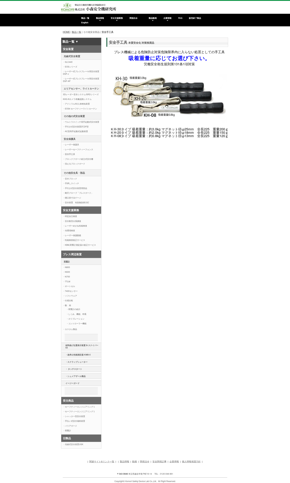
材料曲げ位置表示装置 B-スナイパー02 (81, 346)
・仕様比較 (68, 300)
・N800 (66, 267)
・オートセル (69, 286)
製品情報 (100, 17)
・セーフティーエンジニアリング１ (79, 406)
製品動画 (153, 17)
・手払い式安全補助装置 (74, 420)
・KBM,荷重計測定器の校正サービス (79, 244)
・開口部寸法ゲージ (72, 197)
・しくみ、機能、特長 (76, 313)
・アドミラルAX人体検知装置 (76, 103)
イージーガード (72, 383)
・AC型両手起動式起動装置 (75, 131)
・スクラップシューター (77, 361)
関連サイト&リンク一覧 (101, 461)
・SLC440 (67, 61)
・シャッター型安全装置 (74, 416)
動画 (134, 461)
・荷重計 (67, 430)
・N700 (66, 276)
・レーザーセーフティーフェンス (78, 149)
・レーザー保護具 (71, 144)
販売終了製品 (195, 17)
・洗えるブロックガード (74, 163)
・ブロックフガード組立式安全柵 (78, 158)
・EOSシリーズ (70, 66)
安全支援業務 (117, 17)
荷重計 (67, 261)
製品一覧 (85, 17)
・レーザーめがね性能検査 (75, 225)
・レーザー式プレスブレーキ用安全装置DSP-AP (81, 79)
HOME (66, 32)
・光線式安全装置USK (73, 444)
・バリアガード (70, 425)
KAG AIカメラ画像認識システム (78, 99)
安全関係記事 (159, 461)
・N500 (66, 271)
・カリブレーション (75, 318)
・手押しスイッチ (71, 183)
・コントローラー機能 (76, 323)
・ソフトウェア (70, 295)
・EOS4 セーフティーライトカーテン (80, 108)
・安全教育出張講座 (72, 221)
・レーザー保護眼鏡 (72, 235)
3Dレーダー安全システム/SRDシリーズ (81, 94)
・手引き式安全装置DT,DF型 (76, 126)
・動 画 (67, 305)
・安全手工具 (69, 154)
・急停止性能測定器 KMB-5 (78, 354)
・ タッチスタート (73, 368)
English (84, 22)
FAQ (180, 17)
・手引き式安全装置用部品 (75, 188)
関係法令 (134, 17)
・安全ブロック (70, 178)
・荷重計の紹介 (73, 309)
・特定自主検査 (70, 216)
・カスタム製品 (70, 329)
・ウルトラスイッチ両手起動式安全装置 (81, 121)
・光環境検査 (69, 230)
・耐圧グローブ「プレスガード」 (78, 192)
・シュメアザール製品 (75, 376)
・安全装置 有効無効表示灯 (76, 202)
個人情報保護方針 (191, 461)
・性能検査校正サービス (74, 239)
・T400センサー (70, 290)
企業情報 (167, 17)
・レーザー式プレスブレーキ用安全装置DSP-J (81, 72)
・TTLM (66, 281)
